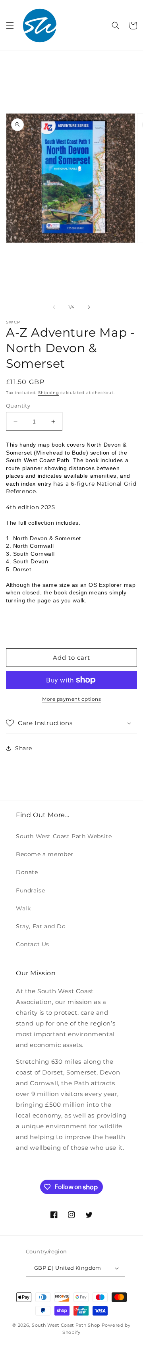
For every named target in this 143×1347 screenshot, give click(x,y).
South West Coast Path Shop (66, 1325)
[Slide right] (89, 307)
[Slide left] (54, 307)
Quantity (18, 405)
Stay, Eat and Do (41, 926)
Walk (23, 908)
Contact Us (32, 944)
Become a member (44, 854)
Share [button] (23, 748)
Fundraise (30, 890)
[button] (10, 25)
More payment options (71, 699)
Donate (27, 872)
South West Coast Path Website (64, 836)
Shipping (48, 392)
